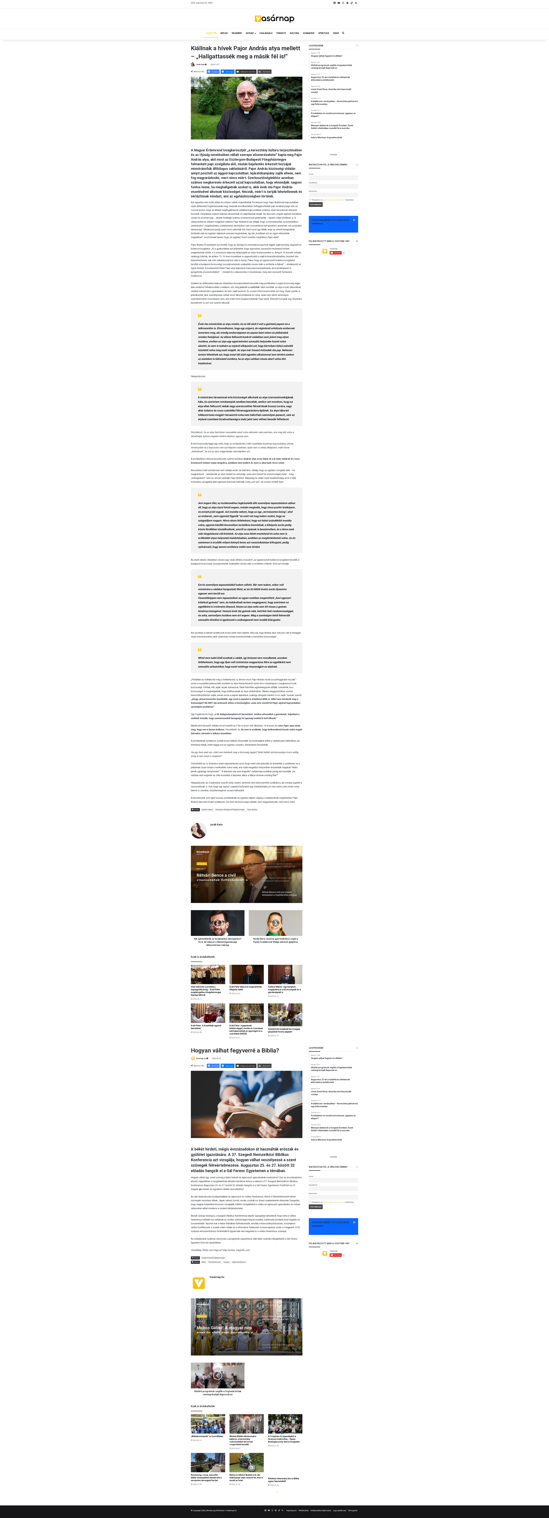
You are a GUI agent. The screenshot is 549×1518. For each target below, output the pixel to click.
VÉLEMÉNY (237, 33)
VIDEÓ (336, 33)
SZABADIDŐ (308, 33)
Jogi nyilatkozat (339, 1510)
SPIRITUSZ (323, 33)
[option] (246, 874)
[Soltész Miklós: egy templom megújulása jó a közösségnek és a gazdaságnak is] (285, 974)
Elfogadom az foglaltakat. (333, 200)
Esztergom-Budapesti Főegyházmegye (230, 810)
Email (311, 174)
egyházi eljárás (207, 810)
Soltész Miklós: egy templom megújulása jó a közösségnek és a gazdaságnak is (284, 989)
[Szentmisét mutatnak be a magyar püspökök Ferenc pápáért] (285, 1014)
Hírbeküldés (304, 1510)
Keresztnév (313, 191)
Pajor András (252, 810)
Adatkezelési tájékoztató (320, 1510)
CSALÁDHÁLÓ (265, 33)
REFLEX (224, 33)
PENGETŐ (281, 33)
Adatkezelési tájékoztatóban (334, 200)
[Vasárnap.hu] (274, 18)
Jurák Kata (200, 65)
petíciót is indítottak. (250, 287)
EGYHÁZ (250, 33)
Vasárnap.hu (231, 1510)
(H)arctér (201, 863)
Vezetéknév (313, 183)
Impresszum (291, 1510)
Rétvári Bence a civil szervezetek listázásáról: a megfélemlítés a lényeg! (222, 875)
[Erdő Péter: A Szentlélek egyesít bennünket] (208, 1013)
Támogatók (352, 1510)
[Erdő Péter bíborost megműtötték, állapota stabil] (246, 974)
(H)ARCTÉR (211, 33)
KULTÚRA (294, 33)
